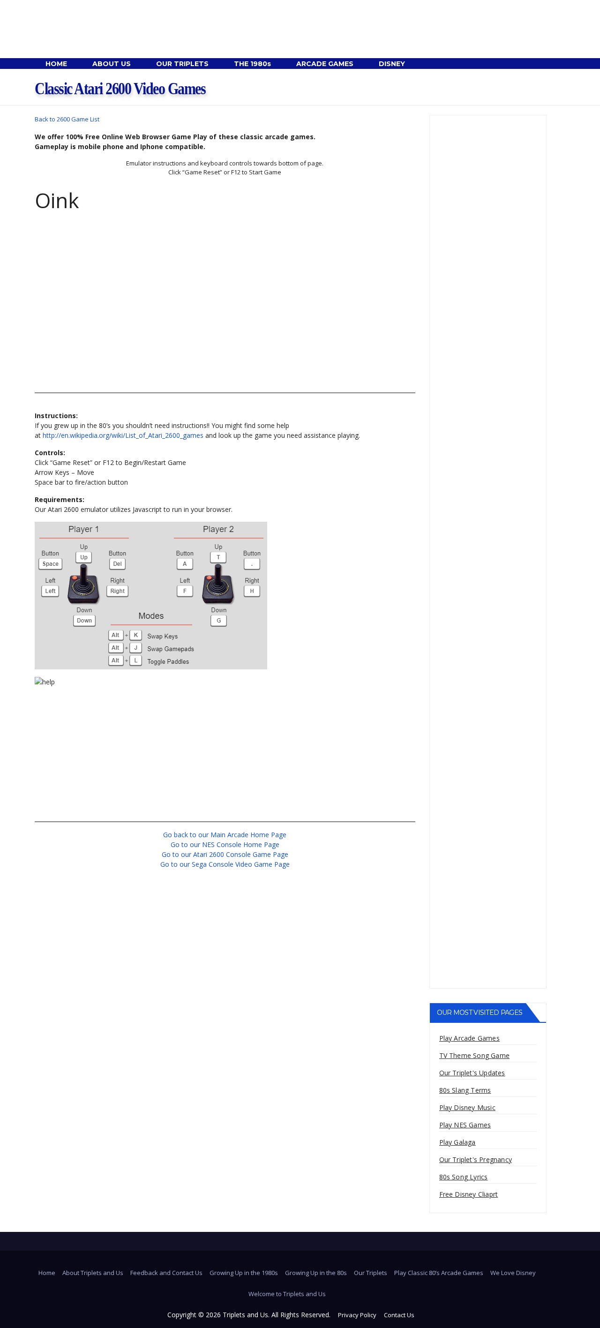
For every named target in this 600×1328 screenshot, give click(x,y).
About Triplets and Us (92, 1272)
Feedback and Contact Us (166, 1272)
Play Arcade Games (469, 1038)
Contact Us (399, 1315)
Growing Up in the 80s (316, 1272)
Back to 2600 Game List (67, 119)
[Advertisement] (225, 319)
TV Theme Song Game (474, 1055)
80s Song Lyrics (463, 1176)
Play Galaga (457, 1142)
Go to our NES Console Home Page (225, 844)
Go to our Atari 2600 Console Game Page (225, 854)
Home (46, 1272)
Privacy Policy (357, 1315)
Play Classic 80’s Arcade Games (438, 1272)
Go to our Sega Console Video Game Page (225, 864)
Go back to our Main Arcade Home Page (224, 834)
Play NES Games (465, 1124)
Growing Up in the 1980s (244, 1272)
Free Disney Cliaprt (468, 1194)
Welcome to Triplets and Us (287, 1294)
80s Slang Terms (465, 1090)
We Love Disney (513, 1272)
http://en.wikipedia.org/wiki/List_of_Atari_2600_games (123, 435)
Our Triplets (370, 1272)
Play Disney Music (467, 1107)
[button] (539, 64)
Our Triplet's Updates (472, 1072)
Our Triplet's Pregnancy (475, 1159)
